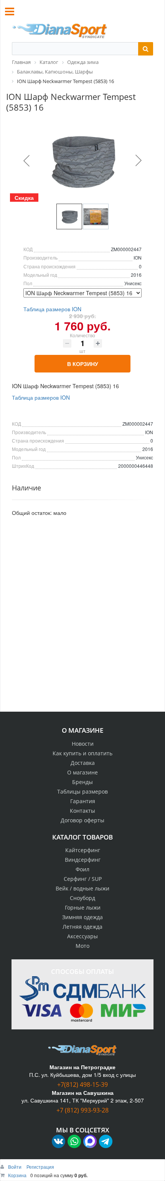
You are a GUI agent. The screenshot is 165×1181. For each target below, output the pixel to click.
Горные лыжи (83, 907)
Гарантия (82, 801)
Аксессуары (82, 936)
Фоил (82, 869)
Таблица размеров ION (52, 309)
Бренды (82, 782)
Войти (15, 1166)
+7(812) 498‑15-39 (82, 1084)
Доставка (83, 762)
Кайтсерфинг (82, 850)
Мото (82, 945)
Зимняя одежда (82, 917)
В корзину (82, 364)
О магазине (82, 772)
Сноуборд (82, 898)
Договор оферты (82, 820)
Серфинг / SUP (83, 878)
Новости (83, 743)
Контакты (82, 810)
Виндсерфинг (83, 859)
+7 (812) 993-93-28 (82, 1110)
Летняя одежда (82, 926)
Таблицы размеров (82, 791)
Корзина (17, 1175)
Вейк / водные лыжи (82, 888)
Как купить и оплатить (82, 753)
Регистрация (40, 1166)
